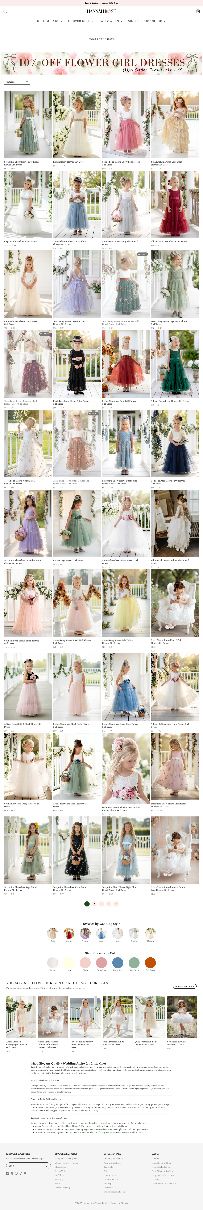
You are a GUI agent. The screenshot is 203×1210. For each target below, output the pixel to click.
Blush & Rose (61, 1167)
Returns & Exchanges (113, 1163)
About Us (156, 1159)
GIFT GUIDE (153, 21)
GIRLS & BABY (48, 21)
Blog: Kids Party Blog (161, 1167)
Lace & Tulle (60, 1171)
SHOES (133, 21)
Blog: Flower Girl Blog (161, 1163)
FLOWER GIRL (79, 21)
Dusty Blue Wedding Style (66, 1159)
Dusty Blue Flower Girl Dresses (113, 1132)
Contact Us (108, 1188)
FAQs (106, 1171)
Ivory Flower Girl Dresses (78, 1126)
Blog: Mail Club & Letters (163, 1175)
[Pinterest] (12, 1173)
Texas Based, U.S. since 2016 (164, 1183)
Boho (57, 1183)
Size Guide (108, 1167)
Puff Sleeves (60, 1175)
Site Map (107, 1183)
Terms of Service (111, 1179)
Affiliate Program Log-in (114, 1192)
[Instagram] (16, 1173)
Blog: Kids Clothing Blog (162, 1171)
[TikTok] (20, 1173)
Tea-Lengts (59, 1179)
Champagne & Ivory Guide (66, 1163)
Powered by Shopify (119, 1203)
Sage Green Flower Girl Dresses (97, 1129)
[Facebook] (7, 1173)
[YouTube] (25, 1173)
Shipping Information (113, 1159)
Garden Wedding (62, 1188)
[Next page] (116, 904)
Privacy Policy (110, 1175)
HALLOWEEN (108, 21)
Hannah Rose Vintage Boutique (96, 1203)
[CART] (198, 11)
